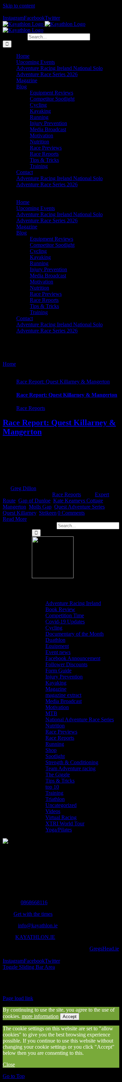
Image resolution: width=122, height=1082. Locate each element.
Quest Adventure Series (79, 507)
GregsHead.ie (104, 948)
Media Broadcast (63, 701)
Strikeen (48, 513)
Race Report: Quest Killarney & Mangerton (63, 381)
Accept (70, 1016)
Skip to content (19, 5)
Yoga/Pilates (58, 829)
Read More (15, 519)
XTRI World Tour (64, 823)
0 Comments (71, 513)
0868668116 (34, 902)
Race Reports (30, 408)
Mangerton (14, 507)
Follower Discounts (66, 664)
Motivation (57, 707)
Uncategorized (61, 805)
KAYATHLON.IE (35, 937)
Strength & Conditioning (71, 762)
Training (54, 793)
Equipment (57, 646)
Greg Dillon (23, 488)
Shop (51, 750)
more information (40, 1016)
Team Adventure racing (70, 768)
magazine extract (63, 695)
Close (9, 1064)
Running (54, 744)
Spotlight (55, 756)
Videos (52, 811)
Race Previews (61, 732)
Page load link (18, 998)
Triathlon (55, 799)
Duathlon (55, 640)
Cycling (53, 628)
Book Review (60, 609)
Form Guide (58, 670)
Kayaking (55, 683)
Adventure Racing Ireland (73, 603)
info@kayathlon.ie (38, 925)
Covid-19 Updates (65, 621)
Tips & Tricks (60, 781)
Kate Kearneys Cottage (78, 500)
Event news (57, 652)
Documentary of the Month (74, 634)
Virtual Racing (61, 817)
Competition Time (64, 615)
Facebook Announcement (72, 658)
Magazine (55, 689)
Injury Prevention (64, 677)
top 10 (52, 787)
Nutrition (55, 725)
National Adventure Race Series (79, 719)
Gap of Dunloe (34, 500)
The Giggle (57, 774)
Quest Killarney (19, 513)
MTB (51, 713)
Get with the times (33, 914)
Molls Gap (40, 507)
